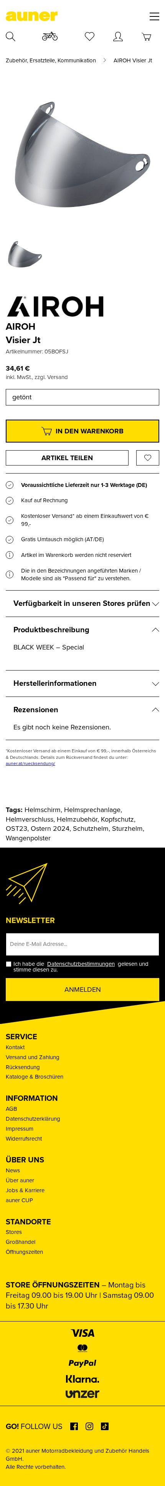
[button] (14, 1472)
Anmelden (82, 989)
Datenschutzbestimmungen (81, 964)
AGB (11, 1109)
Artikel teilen (67, 458)
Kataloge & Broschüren (34, 1077)
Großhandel (20, 1242)
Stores (14, 1232)
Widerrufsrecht (24, 1138)
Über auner (20, 1180)
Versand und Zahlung (32, 1057)
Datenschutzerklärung (33, 1119)
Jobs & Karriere (25, 1190)
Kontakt (15, 1047)
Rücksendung (23, 1067)
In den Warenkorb (90, 431)
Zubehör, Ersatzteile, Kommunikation (51, 61)
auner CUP (19, 1200)
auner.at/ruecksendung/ (30, 763)
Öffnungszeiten (24, 1252)
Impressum (19, 1129)
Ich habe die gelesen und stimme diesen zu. (80, 967)
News (13, 1170)
